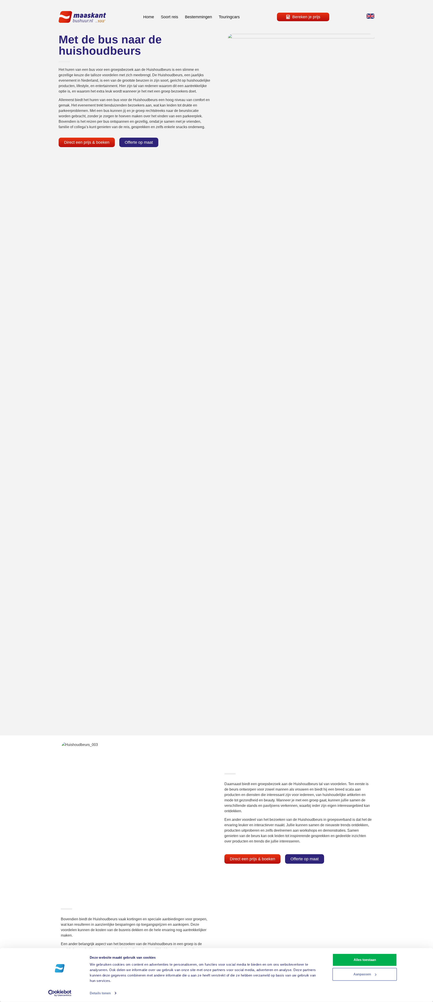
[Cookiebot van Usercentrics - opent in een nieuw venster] (60, 993)
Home (148, 17)
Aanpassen (362, 974)
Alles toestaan (365, 960)
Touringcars (229, 17)
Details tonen (100, 993)
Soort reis (169, 17)
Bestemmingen (198, 17)
